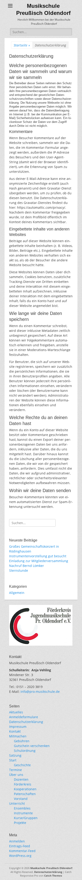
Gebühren (21, 741)
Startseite (22, 45)
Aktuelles (16, 712)
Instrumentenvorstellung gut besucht (37, 556)
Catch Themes (53, 875)
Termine (15, 770)
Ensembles (22, 808)
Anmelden (17, 841)
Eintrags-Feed (19, 846)
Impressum (17, 726)
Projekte (20, 822)
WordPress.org (20, 855)
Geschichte (22, 765)
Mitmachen (17, 736)
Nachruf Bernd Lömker (26, 565)
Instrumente (23, 813)
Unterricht (17, 803)
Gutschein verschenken (32, 746)
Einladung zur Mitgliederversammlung (38, 561)
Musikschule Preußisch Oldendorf (51, 868)
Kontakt (15, 731)
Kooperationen (25, 789)
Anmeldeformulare (23, 717)
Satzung (15, 755)
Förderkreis (22, 784)
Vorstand (21, 798)
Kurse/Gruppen (26, 818)
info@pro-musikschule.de (40, 691)
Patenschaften (25, 794)
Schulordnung (25, 750)
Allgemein (16, 592)
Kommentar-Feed (22, 851)
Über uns (16, 774)
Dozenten (21, 779)
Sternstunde (18, 570)
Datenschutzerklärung (26, 722)
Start (12, 760)
